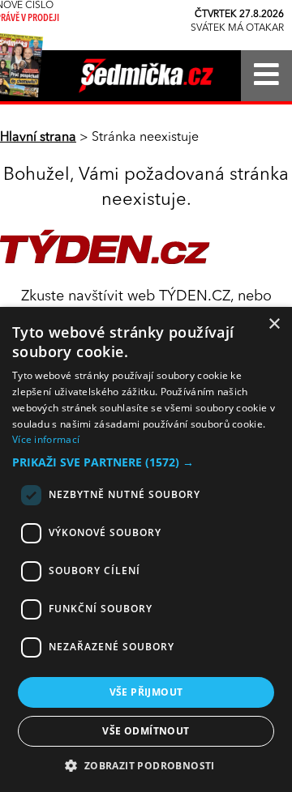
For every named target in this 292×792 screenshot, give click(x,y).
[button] (146, 462)
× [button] (274, 324)
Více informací (45, 439)
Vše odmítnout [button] (145, 731)
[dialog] (146, 549)
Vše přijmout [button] (146, 692)
